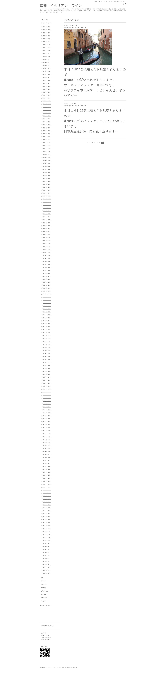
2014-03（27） (47, 460)
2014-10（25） (47, 439)
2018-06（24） (47, 308)
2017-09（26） (47, 335)
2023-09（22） (47, 121)
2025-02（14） (47, 71)
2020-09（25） (47, 228)
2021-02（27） (47, 213)
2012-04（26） (47, 528)
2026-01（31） (47, 47)
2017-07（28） (47, 341)
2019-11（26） (47, 258)
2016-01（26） (47, 395)
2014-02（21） (47, 463)
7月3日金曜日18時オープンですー (75, 27)
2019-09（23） (47, 264)
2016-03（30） (47, 389)
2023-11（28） (47, 115)
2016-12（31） (47, 362)
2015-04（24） (47, 421)
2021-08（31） (47, 196)
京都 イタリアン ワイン (61, 5)
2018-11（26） (47, 294)
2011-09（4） (46, 549)
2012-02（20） (47, 534)
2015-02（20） (47, 427)
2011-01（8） (46, 567)
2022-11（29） (47, 151)
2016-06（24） (47, 380)
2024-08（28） (47, 89)
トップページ (44, 19)
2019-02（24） (47, 285)
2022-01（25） (47, 181)
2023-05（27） (47, 133)
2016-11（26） (47, 365)
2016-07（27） (47, 377)
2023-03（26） (47, 139)
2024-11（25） (47, 80)
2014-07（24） (47, 448)
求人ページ (44, 597)
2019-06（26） (47, 273)
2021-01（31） (47, 216)
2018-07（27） (47, 306)
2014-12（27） (47, 433)
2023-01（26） (47, 145)
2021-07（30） (47, 199)
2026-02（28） (47, 44)
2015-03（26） (47, 424)
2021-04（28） (47, 208)
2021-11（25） (47, 187)
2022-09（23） (47, 157)
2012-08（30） (47, 516)
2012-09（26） (47, 513)
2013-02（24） (47, 499)
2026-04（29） (47, 38)
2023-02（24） (47, 142)
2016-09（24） (47, 371)
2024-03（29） (47, 104)
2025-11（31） (47, 53)
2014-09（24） (47, 442)
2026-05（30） (47, 35)
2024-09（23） (47, 86)
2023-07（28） (47, 127)
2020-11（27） (47, 222)
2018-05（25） (47, 311)
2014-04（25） (47, 457)
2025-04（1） (46, 65)
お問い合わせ (44, 591)
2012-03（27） (47, 531)
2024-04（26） (47, 101)
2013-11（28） (47, 472)
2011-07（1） (46, 555)
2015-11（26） (47, 401)
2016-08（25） (47, 374)
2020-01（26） (47, 252)
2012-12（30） (47, 504)
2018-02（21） (47, 320)
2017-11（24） (47, 329)
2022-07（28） (47, 163)
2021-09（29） (47, 193)
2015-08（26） (47, 409)
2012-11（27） (47, 507)
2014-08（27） (47, 445)
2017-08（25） (47, 338)
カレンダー (44, 584)
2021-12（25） (47, 184)
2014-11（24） (47, 436)
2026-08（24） (47, 26)
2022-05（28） (47, 169)
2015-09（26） (47, 406)
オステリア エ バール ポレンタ (54, 667)
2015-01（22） (47, 430)
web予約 (43, 594)
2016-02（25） (47, 392)
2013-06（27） (47, 487)
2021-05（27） (47, 205)
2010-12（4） (46, 570)
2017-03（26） (47, 353)
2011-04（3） (46, 558)
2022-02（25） (47, 178)
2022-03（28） (47, 175)
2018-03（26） (47, 317)
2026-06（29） (47, 32)
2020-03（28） (47, 246)
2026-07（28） (47, 29)
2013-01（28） (47, 502)
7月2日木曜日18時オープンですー (75, 105)
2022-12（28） (47, 148)
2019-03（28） (47, 282)
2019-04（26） (47, 279)
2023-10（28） (47, 118)
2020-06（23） (47, 237)
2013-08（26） (47, 481)
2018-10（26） (47, 297)
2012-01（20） (47, 537)
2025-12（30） (47, 50)
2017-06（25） (47, 344)
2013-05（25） (47, 490)
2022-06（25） (47, 166)
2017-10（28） (47, 332)
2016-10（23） (47, 368)
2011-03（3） (46, 561)
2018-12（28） (47, 291)
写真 (42, 577)
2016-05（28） (47, 383)
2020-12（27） (47, 219)
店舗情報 (43, 587)
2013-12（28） (47, 469)
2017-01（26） (47, 359)
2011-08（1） (46, 552)
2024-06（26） (47, 95)
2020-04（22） (47, 243)
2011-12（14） (47, 540)
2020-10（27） (47, 225)
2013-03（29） (47, 496)
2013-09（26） (47, 478)
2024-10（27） (47, 83)
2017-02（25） (47, 356)
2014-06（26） (47, 451)
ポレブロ (43, 601)
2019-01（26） (47, 288)
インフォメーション (46, 23)
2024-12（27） (47, 77)
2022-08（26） (47, 160)
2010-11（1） (46, 573)
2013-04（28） (47, 493)
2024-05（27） (47, 98)
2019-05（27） (47, 276)
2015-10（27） (47, 404)
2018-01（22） (47, 323)
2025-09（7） (46, 59)
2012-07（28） (47, 519)
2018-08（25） (47, 303)
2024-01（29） (47, 110)
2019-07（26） (47, 270)
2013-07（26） (47, 484)
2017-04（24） (47, 350)
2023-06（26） (47, 130)
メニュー (43, 581)
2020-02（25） (47, 249)
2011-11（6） (46, 543)
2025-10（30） (47, 56)
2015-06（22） (47, 415)
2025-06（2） (46, 62)
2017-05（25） (47, 347)
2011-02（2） (46, 564)
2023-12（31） (47, 113)
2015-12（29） (47, 398)
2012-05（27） (47, 525)
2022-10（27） (47, 154)
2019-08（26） (47, 267)
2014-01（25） (47, 466)
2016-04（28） (47, 386)
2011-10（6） (46, 546)
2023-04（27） (47, 136)
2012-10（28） (47, 510)
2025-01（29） (47, 74)
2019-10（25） (47, 261)
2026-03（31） (47, 41)
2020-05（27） (47, 240)
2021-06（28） (47, 202)
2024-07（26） (47, 92)
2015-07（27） (47, 412)
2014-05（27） (47, 454)
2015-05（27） (47, 418)
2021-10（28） (47, 190)
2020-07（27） (47, 234)
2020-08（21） (47, 231)
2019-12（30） (47, 255)
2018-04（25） (47, 314)
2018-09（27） (47, 300)
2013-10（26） (47, 475)
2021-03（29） (47, 211)
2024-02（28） (47, 107)
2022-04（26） (47, 172)
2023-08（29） (47, 124)
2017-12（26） (47, 326)
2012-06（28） (47, 522)
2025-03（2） (46, 68)
